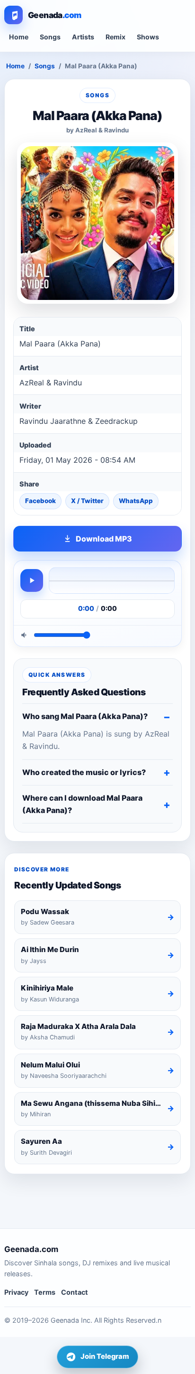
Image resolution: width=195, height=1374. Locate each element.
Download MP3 (104, 538)
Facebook (40, 501)
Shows (148, 37)
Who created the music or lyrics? (84, 772)
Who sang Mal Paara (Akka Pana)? (85, 716)
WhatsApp (136, 501)
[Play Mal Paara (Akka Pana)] (31, 580)
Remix (115, 37)
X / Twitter (87, 501)
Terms (44, 1292)
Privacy (16, 1292)
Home (18, 37)
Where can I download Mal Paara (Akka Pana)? (82, 804)
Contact (74, 1292)
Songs (50, 37)
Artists (83, 37)
